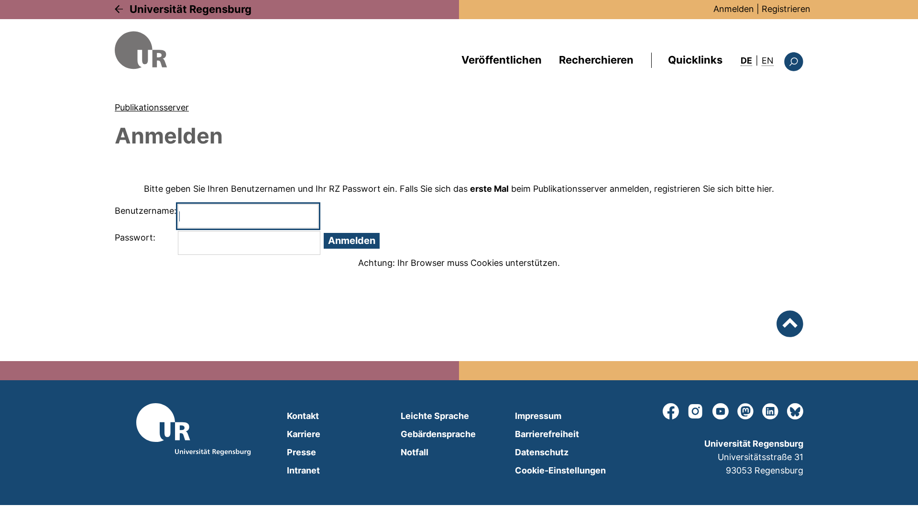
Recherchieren (596, 60)
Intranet (303, 470)
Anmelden (733, 9)
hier (764, 189)
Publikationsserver (152, 107)
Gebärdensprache (438, 434)
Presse (301, 452)
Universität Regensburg (190, 9)
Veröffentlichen (501, 60)
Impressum (538, 416)
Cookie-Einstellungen (560, 470)
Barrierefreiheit (547, 434)
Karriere (303, 434)
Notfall (414, 452)
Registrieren (786, 9)
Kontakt (303, 416)
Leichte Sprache (435, 416)
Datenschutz (541, 452)
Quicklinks (695, 60)
